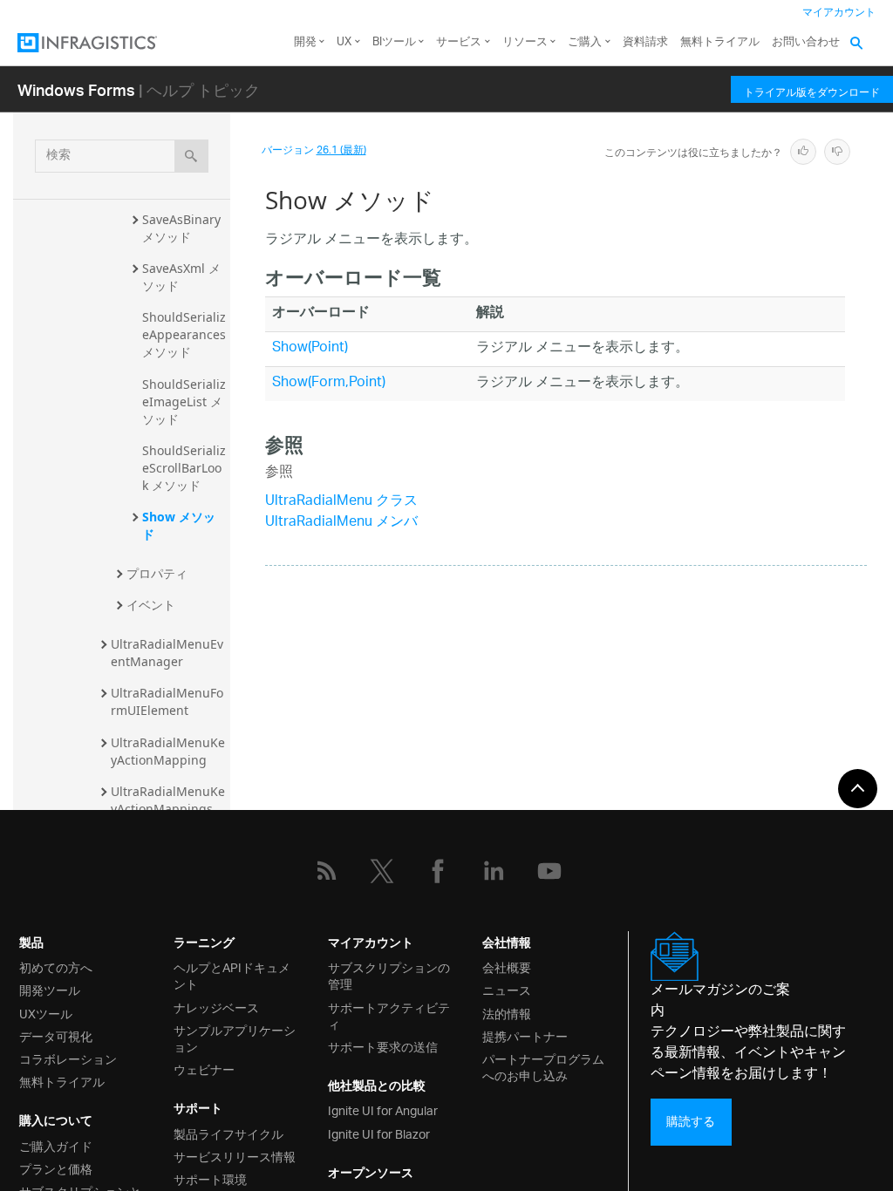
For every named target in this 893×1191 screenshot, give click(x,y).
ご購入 (585, 42)
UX (344, 42)
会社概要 (506, 966)
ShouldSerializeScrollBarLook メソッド (184, 467)
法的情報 (506, 1013)
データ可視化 (55, 1035)
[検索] (191, 156)
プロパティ (156, 573)
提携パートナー (525, 1035)
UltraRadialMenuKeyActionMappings (168, 800)
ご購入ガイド (55, 1145)
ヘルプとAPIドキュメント (232, 975)
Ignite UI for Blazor (379, 1133)
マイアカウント (839, 12)
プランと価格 (55, 1168)
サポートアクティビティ (389, 1015)
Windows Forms (76, 89)
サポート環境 (210, 1178)
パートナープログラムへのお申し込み (543, 1066)
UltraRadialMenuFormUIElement (167, 701)
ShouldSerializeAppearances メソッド (185, 334)
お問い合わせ (806, 42)
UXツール (45, 1013)
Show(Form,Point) (328, 383)
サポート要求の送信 (383, 1046)
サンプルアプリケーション (235, 1037)
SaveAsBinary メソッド (183, 228)
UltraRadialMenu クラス (341, 501)
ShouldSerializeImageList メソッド (184, 401)
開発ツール (49, 989)
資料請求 (645, 42)
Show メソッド (178, 525)
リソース (525, 42)
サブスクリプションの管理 (389, 975)
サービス (458, 42)
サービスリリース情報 (235, 1156)
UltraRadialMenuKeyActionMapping (168, 751)
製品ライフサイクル (228, 1133)
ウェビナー (204, 1068)
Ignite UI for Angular (383, 1109)
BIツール (394, 42)
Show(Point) (310, 348)
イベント (150, 604)
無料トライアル (720, 42)
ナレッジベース (216, 1006)
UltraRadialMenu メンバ (341, 522)
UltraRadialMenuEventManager (167, 653)
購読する (690, 1121)
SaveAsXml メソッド (181, 277)
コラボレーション (68, 1058)
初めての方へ (55, 966)
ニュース (506, 989)
